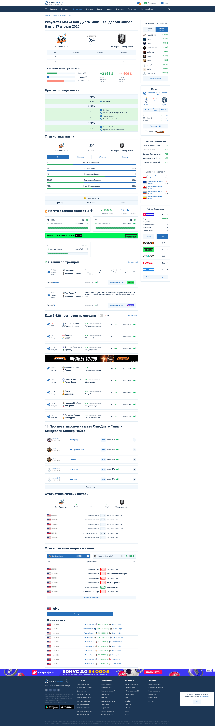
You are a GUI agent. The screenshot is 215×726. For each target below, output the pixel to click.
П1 (147, 110)
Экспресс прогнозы (83, 714)
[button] (138, 3)
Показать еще (91, 487)
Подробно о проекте (154, 691)
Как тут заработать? (147, 9)
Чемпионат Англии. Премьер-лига (155, 186)
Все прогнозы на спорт (84, 694)
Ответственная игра (107, 714)
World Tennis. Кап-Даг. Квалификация (155, 181)
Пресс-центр (132, 9)
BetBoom (127, 708)
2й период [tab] (102, 157)
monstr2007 (56, 468)
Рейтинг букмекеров (131, 684)
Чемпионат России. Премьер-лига (155, 191)
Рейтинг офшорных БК (132, 691)
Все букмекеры (129, 694)
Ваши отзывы (105, 694)
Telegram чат (105, 708)
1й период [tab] (80, 157)
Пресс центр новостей (108, 691)
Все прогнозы (132, 315)
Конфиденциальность (108, 701)
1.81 (167, 118)
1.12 (103, 459)
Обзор (149, 236)
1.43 (167, 115)
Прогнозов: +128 (155, 126)
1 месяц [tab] (149, 29)
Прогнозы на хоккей (83, 704)
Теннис (150, 183)
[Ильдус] (49, 449)
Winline (127, 698)
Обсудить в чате (90, 198)
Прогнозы (53, 9)
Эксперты (89, 9)
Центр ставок (77, 9)
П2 (163, 110)
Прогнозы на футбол (83, 701)
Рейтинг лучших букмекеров (155, 277)
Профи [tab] (161, 29)
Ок (197, 702)
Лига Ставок (128, 704)
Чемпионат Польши (153, 176)
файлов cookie (204, 697)
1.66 (103, 440)
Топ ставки (64, 9)
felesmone (56, 438)
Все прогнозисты (155, 78)
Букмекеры (120, 9)
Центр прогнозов (82, 691)
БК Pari (127, 714)
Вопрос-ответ (152, 698)
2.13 (103, 469)
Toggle (100, 315)
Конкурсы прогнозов (83, 684)
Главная (47, 15)
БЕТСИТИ (127, 711)
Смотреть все (132, 262)
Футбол (150, 178)
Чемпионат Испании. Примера (155, 196)
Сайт (162, 236)
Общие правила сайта (155, 687)
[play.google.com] (52, 707)
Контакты (151, 701)
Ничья (155, 110)
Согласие (104, 698)
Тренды (109, 9)
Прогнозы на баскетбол (84, 711)
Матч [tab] (58, 157)
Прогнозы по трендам (84, 698)
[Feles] (49, 440)
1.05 (103, 449)
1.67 (167, 121)
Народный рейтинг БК (132, 687)
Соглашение (105, 704)
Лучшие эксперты (106, 687)
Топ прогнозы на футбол (84, 687)
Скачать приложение (107, 711)
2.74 (103, 479)
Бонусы (99, 9)
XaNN (54, 448)
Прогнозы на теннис (83, 708)
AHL (70, 15)
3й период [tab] (124, 157)
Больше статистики (92, 597)
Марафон (128, 701)
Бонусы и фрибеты (107, 684)
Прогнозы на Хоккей (59, 15)
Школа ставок (152, 694)
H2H (124, 203)
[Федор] (49, 469)
